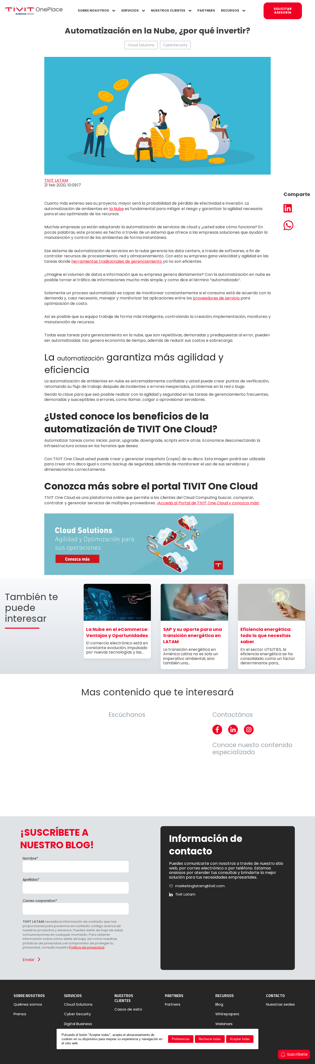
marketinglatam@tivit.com (200, 886)
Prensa (20, 1014)
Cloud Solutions (141, 45)
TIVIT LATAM (56, 180)
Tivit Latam (185, 894)
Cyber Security (77, 1014)
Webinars (224, 1023)
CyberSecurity (175, 45)
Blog (219, 1004)
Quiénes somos (28, 1004)
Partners (172, 1004)
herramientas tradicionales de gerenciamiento (117, 261)
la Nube (116, 209)
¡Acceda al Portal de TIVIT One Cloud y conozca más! (208, 503)
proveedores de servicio (217, 298)
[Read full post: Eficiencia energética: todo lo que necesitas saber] (271, 619)
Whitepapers (227, 1014)
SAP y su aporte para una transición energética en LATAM (192, 635)
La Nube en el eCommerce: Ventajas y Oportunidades (117, 632)
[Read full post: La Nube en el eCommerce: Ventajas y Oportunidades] (117, 619)
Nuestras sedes (280, 1004)
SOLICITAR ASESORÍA (283, 10)
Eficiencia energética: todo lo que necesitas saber (265, 635)
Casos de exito (128, 1009)
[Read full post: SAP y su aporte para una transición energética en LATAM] (194, 619)
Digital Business (78, 1023)
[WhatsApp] (297, 225)
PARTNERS (206, 10)
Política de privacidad (86, 947)
